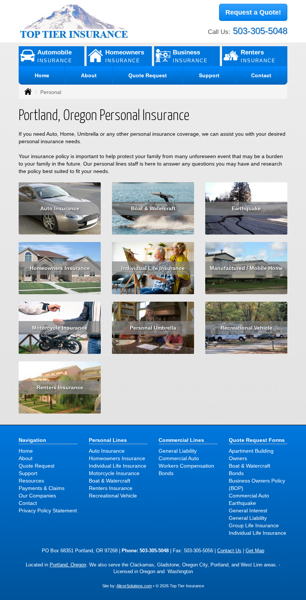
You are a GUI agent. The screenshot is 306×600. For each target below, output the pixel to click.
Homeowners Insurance (60, 268)
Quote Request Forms (257, 440)
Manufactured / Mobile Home (246, 268)
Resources (31, 481)
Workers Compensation (186, 466)
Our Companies (37, 496)
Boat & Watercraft (153, 208)
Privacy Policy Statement (48, 510)
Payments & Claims (42, 488)
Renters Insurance (60, 387)
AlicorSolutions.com (134, 586)
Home (42, 75)
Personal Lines (108, 440)
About (89, 75)
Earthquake (246, 208)
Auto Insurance (59, 208)
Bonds (166, 473)
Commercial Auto (179, 458)
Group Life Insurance (254, 525)
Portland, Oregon (68, 565)
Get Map (255, 550)
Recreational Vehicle (246, 328)
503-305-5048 (260, 31)
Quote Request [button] (147, 75)
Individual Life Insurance (153, 268)
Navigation (32, 440)
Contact (261, 75)
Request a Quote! (253, 12)
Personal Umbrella (153, 328)
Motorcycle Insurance (59, 328)
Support (28, 473)
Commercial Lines (181, 440)
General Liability (178, 451)
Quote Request (36, 466)
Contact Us (229, 550)
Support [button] (209, 75)
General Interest (248, 510)
